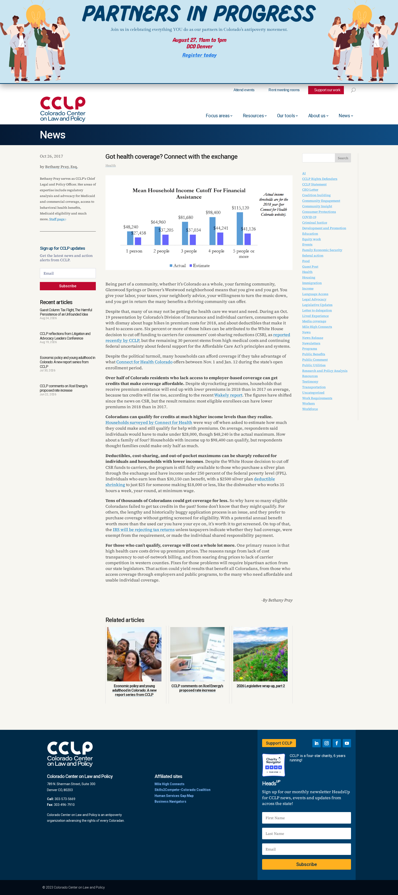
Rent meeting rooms (284, 90)
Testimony (310, 381)
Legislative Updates (317, 304)
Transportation (314, 387)
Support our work (327, 90)
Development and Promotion (324, 228)
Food (306, 261)
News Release (312, 337)
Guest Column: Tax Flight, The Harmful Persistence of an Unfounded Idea (66, 312)
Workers (308, 403)
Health (110, 165)
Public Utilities (314, 365)
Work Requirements (317, 398)
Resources (253, 115)
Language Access (315, 294)
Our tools (286, 115)
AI (304, 173)
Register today (199, 55)
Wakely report (228, 395)
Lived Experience (315, 316)
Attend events (244, 90)
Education (310, 233)
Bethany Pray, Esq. (61, 166)
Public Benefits (313, 354)
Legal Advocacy (314, 299)
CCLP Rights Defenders (319, 178)
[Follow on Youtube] (347, 743)
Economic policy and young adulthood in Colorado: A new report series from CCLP (67, 362)
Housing (308, 277)
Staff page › (57, 219)
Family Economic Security (322, 250)
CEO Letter (310, 189)
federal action (312, 255)
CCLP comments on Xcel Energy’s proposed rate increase (64, 388)
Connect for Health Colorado (144, 362)
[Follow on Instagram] (326, 743)
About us (316, 115)
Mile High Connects (317, 326)
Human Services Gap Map (174, 796)
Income (307, 288)
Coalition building (316, 195)
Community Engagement (321, 200)
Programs (309, 348)
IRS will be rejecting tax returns (144, 529)
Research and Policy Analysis (325, 370)
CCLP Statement (314, 184)
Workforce (310, 409)
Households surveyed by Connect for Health (148, 422)
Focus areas (218, 115)
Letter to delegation (317, 310)
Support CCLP (279, 743)
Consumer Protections (319, 211)
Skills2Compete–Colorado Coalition (183, 790)
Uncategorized (313, 392)
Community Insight (317, 206)
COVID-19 (309, 217)
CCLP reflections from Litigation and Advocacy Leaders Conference (65, 336)
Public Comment (315, 359)
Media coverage (314, 321)
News (344, 115)
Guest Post (310, 266)
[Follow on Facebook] (337, 743)
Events (307, 244)
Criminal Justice (314, 222)
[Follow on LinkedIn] (316, 743)
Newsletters (311, 343)
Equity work (311, 239)
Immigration (312, 283)
